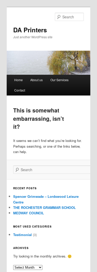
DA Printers (30, 29)
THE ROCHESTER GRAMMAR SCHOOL (44, 207)
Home (18, 80)
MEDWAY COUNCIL (28, 212)
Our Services (59, 80)
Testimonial (22, 234)
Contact (19, 90)
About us (36, 80)
